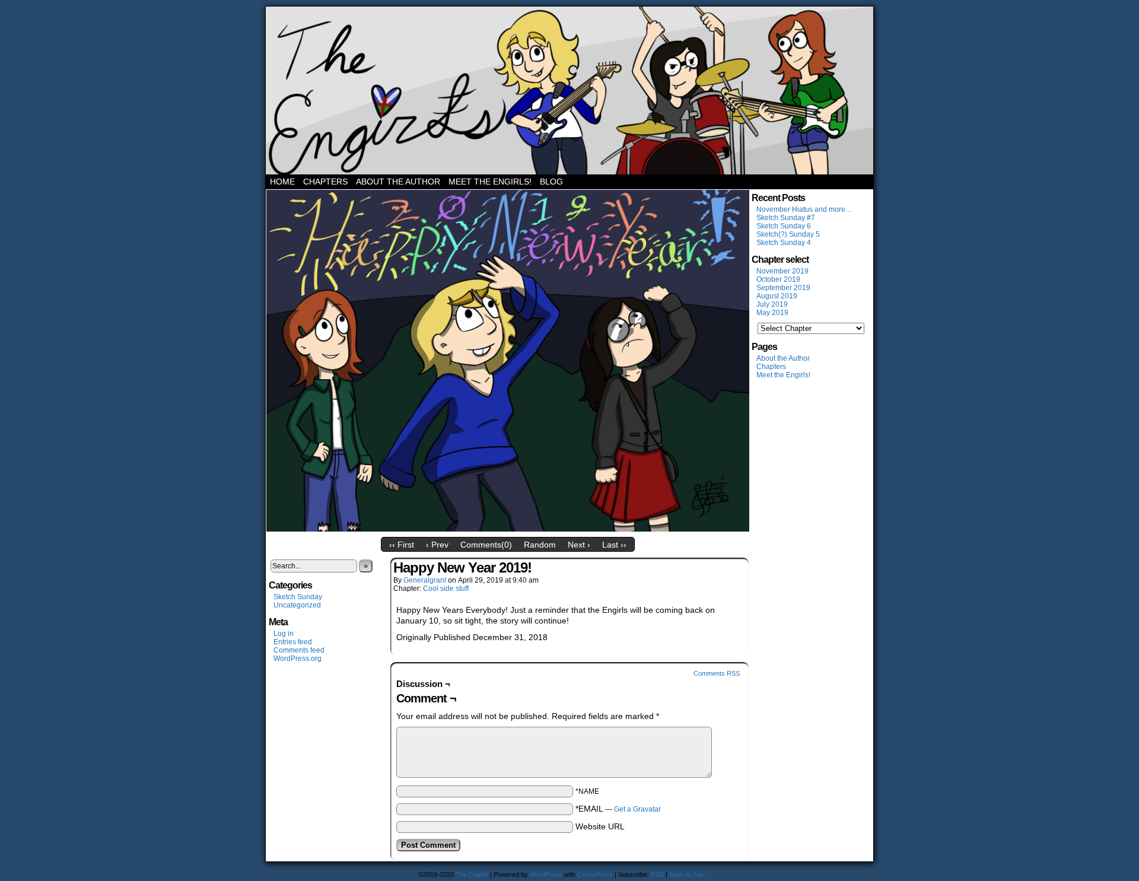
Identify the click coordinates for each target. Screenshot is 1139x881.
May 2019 (772, 312)
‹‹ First (401, 544)
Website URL (600, 826)
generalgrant (424, 580)
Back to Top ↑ (689, 874)
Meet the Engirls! (490, 181)
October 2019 (778, 279)
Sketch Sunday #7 (785, 218)
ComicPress (595, 874)
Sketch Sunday (297, 597)
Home (282, 181)
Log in (283, 633)
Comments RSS (716, 673)
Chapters (325, 181)
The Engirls (569, 90)
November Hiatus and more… (804, 209)
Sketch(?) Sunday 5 (788, 234)
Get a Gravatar (637, 809)
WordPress (546, 874)
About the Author (398, 181)
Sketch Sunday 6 (783, 226)
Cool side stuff (446, 588)
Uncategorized (297, 605)
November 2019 (782, 271)
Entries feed (292, 642)
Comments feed (298, 650)
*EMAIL (618, 808)
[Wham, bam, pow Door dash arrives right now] (507, 528)
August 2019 (776, 296)
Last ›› (614, 544)
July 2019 (772, 304)
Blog (551, 181)
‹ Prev (437, 544)
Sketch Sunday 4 (783, 242)
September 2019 (783, 288)
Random (540, 544)
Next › (579, 544)
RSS (657, 874)
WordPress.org (297, 658)
